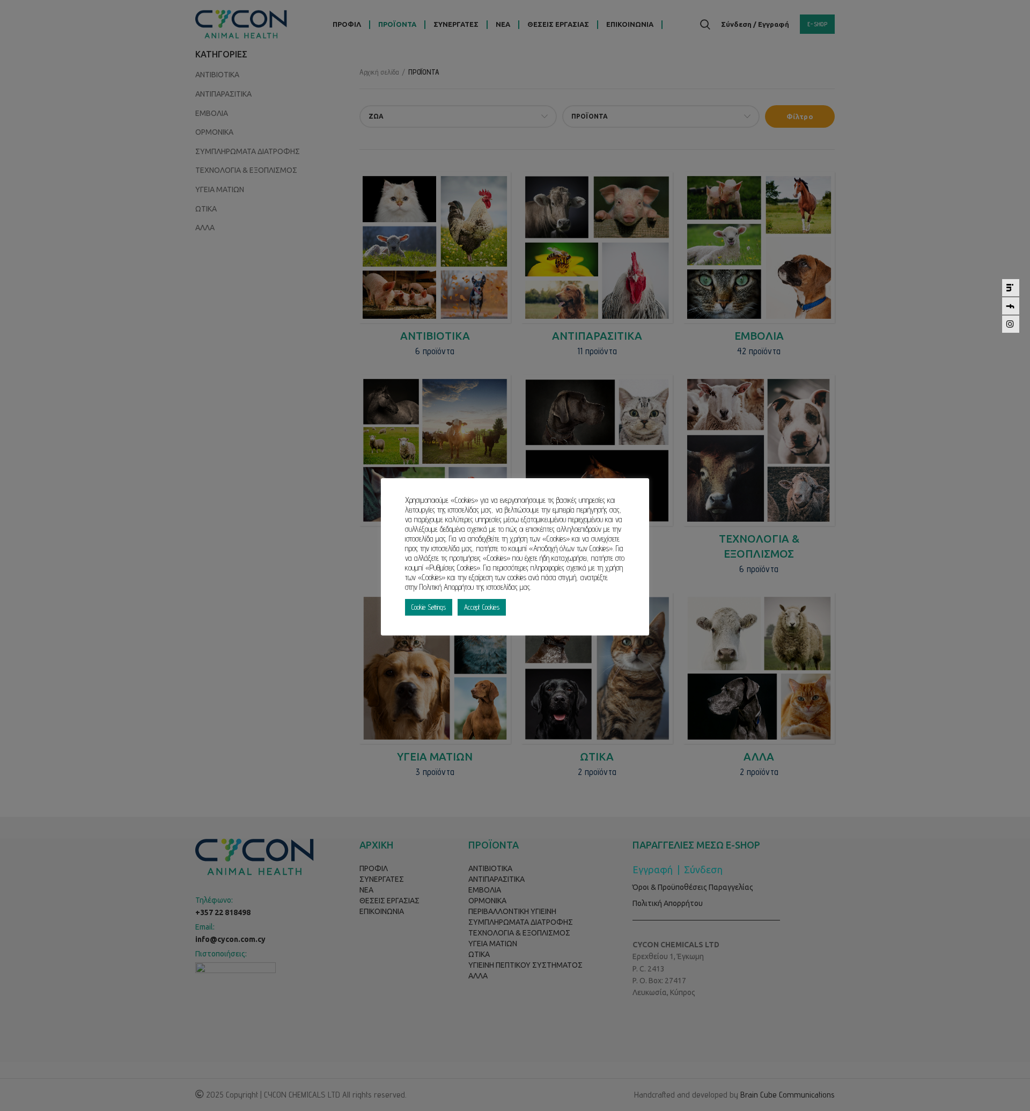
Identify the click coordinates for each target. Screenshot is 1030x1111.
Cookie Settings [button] (428, 607)
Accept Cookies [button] (481, 607)
